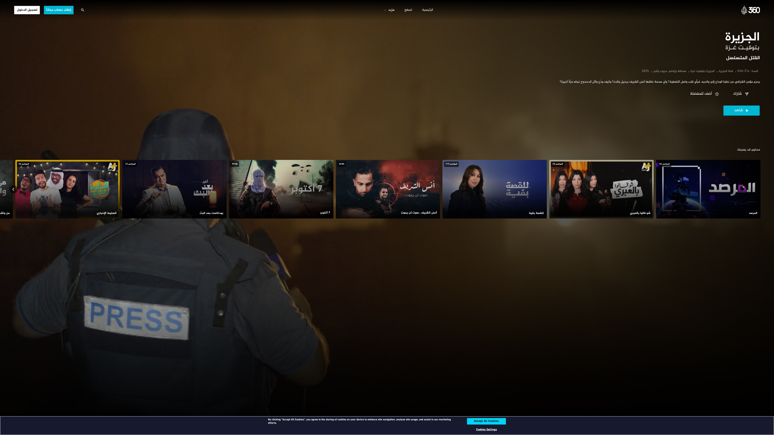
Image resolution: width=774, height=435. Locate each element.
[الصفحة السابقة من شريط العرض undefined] (761, 189)
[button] (741, 94)
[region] (387, 425)
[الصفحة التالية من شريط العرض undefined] (13, 189)
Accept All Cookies (486, 421)
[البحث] (83, 10)
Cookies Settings (486, 429)
